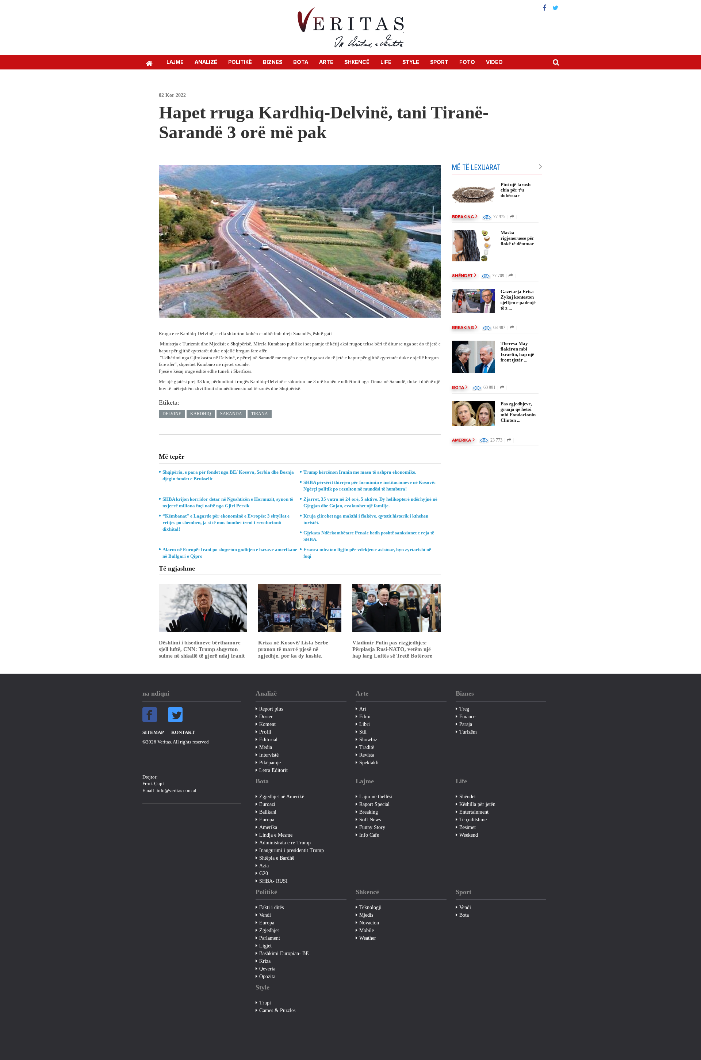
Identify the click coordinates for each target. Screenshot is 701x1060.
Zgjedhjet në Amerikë (281, 796)
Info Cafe (369, 835)
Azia (264, 865)
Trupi (265, 1003)
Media (265, 747)
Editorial (268, 739)
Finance (467, 716)
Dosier (266, 716)
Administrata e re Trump (285, 842)
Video (494, 62)
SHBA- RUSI (273, 881)
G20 (263, 873)
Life (385, 62)
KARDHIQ (200, 413)
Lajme (175, 62)
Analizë (206, 62)
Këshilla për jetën (477, 804)
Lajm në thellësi (375, 796)
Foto (467, 62)
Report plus (271, 709)
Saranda (231, 413)
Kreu (149, 62)
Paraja (465, 724)
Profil (265, 732)
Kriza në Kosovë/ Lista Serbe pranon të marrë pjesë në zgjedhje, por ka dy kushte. (293, 649)
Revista (366, 755)
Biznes (272, 62)
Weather (367, 938)
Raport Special (374, 804)
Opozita (267, 976)
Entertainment (474, 812)
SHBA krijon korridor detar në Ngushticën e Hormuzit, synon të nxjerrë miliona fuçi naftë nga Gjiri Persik (227, 502)
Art (362, 709)
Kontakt (183, 732)
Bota (300, 62)
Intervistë (269, 755)
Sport (439, 62)
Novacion (369, 922)
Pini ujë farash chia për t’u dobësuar (515, 190)
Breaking (463, 217)
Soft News (370, 819)
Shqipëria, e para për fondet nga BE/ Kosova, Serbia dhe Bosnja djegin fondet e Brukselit (228, 475)
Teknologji (370, 907)
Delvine (171, 413)
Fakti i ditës (271, 907)
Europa (266, 819)
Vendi (265, 915)
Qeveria (267, 969)
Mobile (366, 930)
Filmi (365, 716)
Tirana (259, 413)
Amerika (461, 440)
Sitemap (153, 732)
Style (410, 62)
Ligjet (265, 946)
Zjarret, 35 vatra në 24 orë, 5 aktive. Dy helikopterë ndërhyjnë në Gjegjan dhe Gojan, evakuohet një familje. (370, 502)
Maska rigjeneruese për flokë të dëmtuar (517, 238)
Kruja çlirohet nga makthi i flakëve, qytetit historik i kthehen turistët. (365, 519)
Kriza (265, 961)
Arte (326, 62)
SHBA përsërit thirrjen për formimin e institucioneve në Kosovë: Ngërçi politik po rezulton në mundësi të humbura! (369, 486)
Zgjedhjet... (271, 930)
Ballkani (267, 812)
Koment (267, 724)
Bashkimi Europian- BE (284, 953)
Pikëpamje (270, 762)
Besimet (467, 827)
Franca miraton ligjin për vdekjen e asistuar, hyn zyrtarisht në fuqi (367, 553)
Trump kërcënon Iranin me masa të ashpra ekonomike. (359, 472)
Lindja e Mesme (275, 835)
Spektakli (369, 762)
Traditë (366, 747)
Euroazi (267, 804)
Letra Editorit (273, 770)
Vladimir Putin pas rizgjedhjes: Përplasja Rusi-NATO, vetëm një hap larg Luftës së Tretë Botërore (392, 649)
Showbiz (368, 739)
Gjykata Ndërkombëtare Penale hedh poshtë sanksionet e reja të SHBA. (368, 536)
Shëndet (462, 276)
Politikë (240, 62)
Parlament (269, 938)
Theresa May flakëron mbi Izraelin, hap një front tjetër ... (517, 352)
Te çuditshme (473, 819)
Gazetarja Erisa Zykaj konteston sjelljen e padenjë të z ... (518, 300)
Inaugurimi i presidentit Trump (291, 850)
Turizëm (468, 732)
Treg (464, 709)
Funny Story (372, 827)
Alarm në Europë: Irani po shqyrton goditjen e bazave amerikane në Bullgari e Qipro (229, 553)
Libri (364, 724)
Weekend (468, 835)
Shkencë (356, 62)
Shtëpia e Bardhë (276, 858)
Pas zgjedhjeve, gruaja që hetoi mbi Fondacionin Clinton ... (518, 412)
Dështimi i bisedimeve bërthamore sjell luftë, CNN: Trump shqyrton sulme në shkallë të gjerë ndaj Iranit (202, 649)
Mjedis (366, 915)
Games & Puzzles (277, 1010)
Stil (363, 732)
